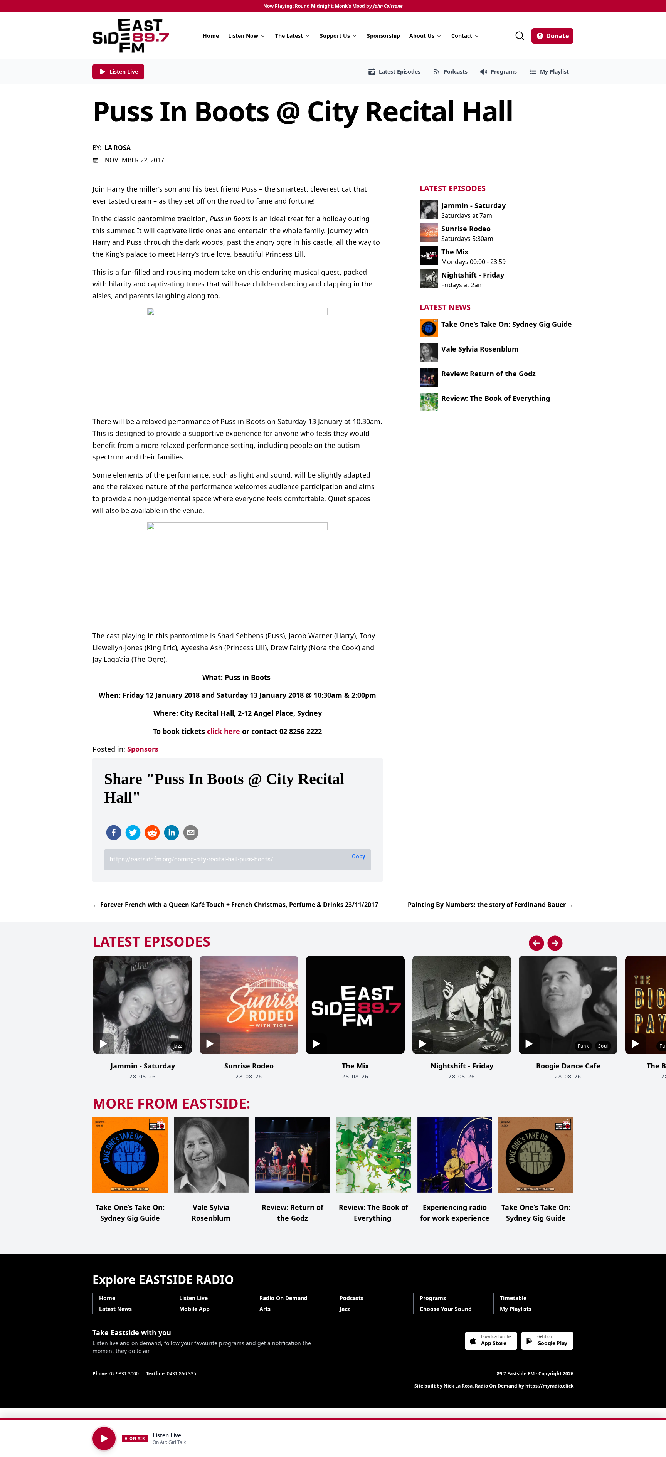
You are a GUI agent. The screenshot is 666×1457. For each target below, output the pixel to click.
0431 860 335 (181, 1373)
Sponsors (142, 749)
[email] (190, 832)
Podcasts (351, 1298)
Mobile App (194, 1308)
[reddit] (152, 832)
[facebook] (113, 832)
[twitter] (133, 832)
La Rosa (117, 147)
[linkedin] (171, 832)
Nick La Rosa (458, 1386)
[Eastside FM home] (131, 36)
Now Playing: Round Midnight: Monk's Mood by (333, 6)
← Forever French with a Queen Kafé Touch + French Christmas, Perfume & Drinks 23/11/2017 (235, 904)
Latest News (115, 1308)
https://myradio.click (549, 1386)
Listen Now (243, 35)
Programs (433, 1298)
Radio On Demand (283, 1298)
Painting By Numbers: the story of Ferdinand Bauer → (491, 904)
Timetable (513, 1298)
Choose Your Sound (446, 1308)
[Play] (104, 1438)
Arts (265, 1308)
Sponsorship (383, 35)
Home (211, 35)
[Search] (520, 36)
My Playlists (515, 1308)
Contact (461, 35)
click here (223, 731)
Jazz (345, 1308)
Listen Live (193, 1298)
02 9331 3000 (124, 1373)
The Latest (289, 35)
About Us (421, 35)
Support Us (335, 35)
